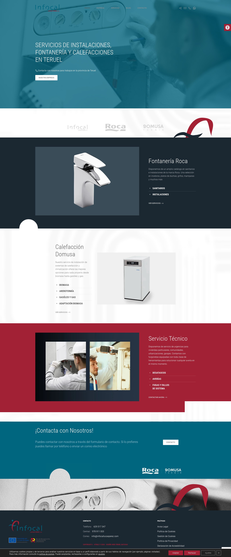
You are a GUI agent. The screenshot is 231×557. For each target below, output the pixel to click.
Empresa (100, 8)
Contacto (142, 8)
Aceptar (175, 553)
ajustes (101, 554)
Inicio (87, 8)
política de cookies (46, 554)
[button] (227, 27)
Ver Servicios (155, 203)
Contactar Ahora (156, 397)
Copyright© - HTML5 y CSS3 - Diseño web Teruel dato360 (105, 545)
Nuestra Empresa (46, 78)
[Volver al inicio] (47, 8)
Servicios (115, 8)
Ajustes (208, 553)
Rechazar (192, 553)
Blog (128, 8)
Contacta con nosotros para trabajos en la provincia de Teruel (67, 70)
